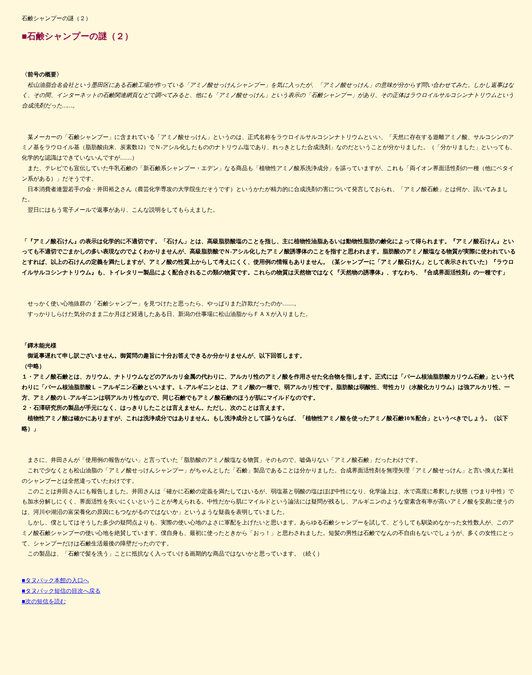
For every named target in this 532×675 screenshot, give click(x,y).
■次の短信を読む (44, 601)
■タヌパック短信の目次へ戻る (61, 591)
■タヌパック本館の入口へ (55, 580)
